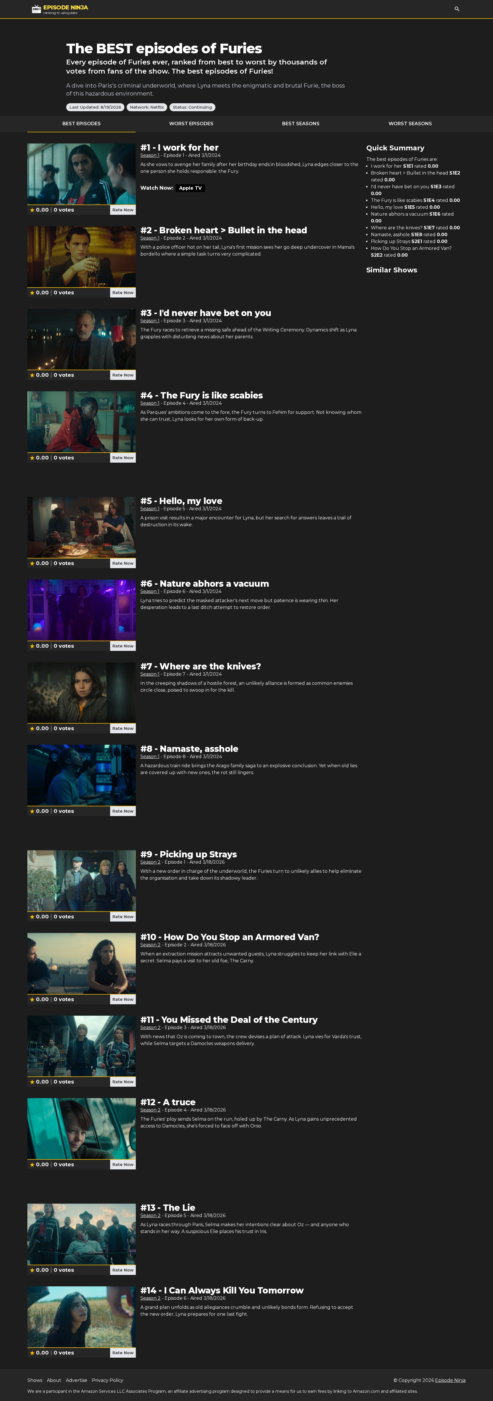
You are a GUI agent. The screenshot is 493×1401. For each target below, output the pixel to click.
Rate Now (123, 209)
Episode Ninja (450, 1380)
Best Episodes (81, 123)
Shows (34, 1380)
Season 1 (149, 155)
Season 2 (150, 862)
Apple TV (190, 188)
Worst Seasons (410, 123)
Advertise (76, 1380)
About (54, 1380)
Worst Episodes (191, 123)
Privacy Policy (107, 1380)
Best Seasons (301, 123)
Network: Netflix (147, 107)
